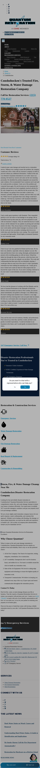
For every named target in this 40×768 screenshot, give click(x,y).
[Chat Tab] (20, 384)
